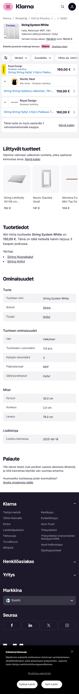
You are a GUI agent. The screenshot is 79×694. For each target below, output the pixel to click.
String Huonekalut (20, 257)
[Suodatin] (6, 58)
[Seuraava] (70, 187)
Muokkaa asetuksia (39, 673)
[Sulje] (72, 651)
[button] (11, 31)
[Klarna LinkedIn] (30, 625)
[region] (39, 669)
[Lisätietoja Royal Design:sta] (5, 102)
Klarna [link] (7, 18)
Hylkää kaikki (27, 684)
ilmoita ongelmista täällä (18, 482)
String (46, 307)
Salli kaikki (51, 684)
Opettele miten (59, 46)
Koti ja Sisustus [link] (40, 18)
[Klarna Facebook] (12, 625)
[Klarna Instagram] (67, 625)
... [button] (55, 18)
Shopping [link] (21, 18)
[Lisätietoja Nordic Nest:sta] (5, 81)
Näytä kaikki (32, 159)
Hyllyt (46, 317)
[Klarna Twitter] (49, 625)
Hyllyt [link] (63, 18)
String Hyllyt (16, 261)
